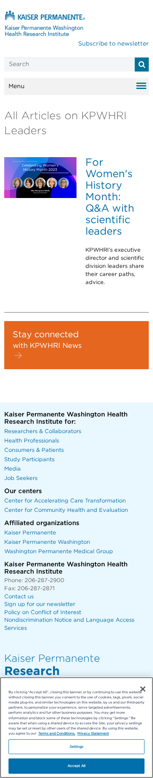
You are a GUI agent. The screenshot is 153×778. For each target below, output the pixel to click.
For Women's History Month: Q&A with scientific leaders (109, 197)
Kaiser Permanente (30, 533)
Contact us (19, 597)
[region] (76, 727)
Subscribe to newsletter (113, 44)
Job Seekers (20, 478)
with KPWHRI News (47, 345)
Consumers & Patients (34, 450)
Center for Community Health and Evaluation (66, 510)
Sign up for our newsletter (39, 604)
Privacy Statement (93, 733)
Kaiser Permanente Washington (47, 542)
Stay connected (46, 334)
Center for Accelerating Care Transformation (65, 501)
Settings (77, 747)
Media (12, 469)
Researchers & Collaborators (42, 431)
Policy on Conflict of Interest (42, 612)
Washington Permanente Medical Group (58, 551)
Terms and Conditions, (56, 733)
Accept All (76, 766)
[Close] (142, 689)
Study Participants (29, 459)
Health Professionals (31, 441)
